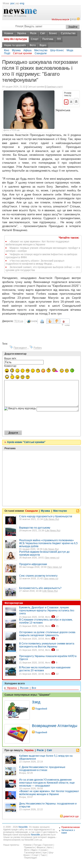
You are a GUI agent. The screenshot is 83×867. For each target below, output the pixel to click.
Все (34, 687)
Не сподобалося (57, 321)
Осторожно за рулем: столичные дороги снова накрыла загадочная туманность (47, 634)
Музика (16, 50)
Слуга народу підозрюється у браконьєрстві (45, 516)
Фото (33, 45)
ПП (59, 39)
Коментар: (10, 365)
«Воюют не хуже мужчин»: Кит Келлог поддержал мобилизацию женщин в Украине (37, 243)
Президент (20, 347)
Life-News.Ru (51, 519)
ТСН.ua (18, 321)
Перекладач (30, 857)
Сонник (43, 850)
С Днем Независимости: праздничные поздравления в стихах (42, 769)
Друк (42, 323)
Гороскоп (48, 845)
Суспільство (68, 33)
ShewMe (32, 321)
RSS (74, 19)
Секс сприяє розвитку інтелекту (38, 575)
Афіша (27, 50)
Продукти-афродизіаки (33, 564)
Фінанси (41, 847)
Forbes (38, 347)
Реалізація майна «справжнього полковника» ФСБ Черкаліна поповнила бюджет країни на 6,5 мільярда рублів (48, 543)
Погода (37, 845)
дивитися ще (71, 816)
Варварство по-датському (34, 527)
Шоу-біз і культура (15, 39)
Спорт (35, 39)
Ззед (36, 702)
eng (22, 3)
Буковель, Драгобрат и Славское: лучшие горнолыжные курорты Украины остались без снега (46, 610)
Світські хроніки (22, 53)
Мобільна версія (60, 19)
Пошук (19, 26)
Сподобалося (49, 321)
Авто (49, 847)
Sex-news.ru (52, 557)
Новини (8, 33)
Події (7, 53)
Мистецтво (40, 50)
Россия (24, 687)
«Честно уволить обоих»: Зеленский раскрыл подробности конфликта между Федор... (35, 262)
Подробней (41, 708)
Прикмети (29, 847)
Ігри (45, 852)
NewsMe (23, 827)
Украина (12, 687)
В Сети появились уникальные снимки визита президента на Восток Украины (46, 645)
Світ (42, 33)
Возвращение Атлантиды (54, 726)
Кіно (6, 50)
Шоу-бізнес (57, 50)
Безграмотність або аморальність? (40, 588)
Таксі (43, 855)
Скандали (41, 53)
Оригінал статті (54, 86)
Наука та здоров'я (15, 45)
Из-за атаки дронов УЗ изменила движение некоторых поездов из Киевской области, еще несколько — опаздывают (47, 782)
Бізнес (53, 33)
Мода (70, 50)
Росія (33, 33)
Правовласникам (70, 827)
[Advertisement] (36, 468)
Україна (21, 33)
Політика (47, 39)
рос (12, 3)
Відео (43, 45)
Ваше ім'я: (10, 358)
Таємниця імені (32, 852)
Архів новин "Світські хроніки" (26, 442)
